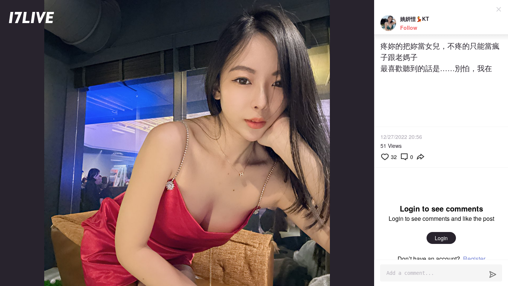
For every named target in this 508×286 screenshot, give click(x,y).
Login (441, 238)
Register (474, 258)
